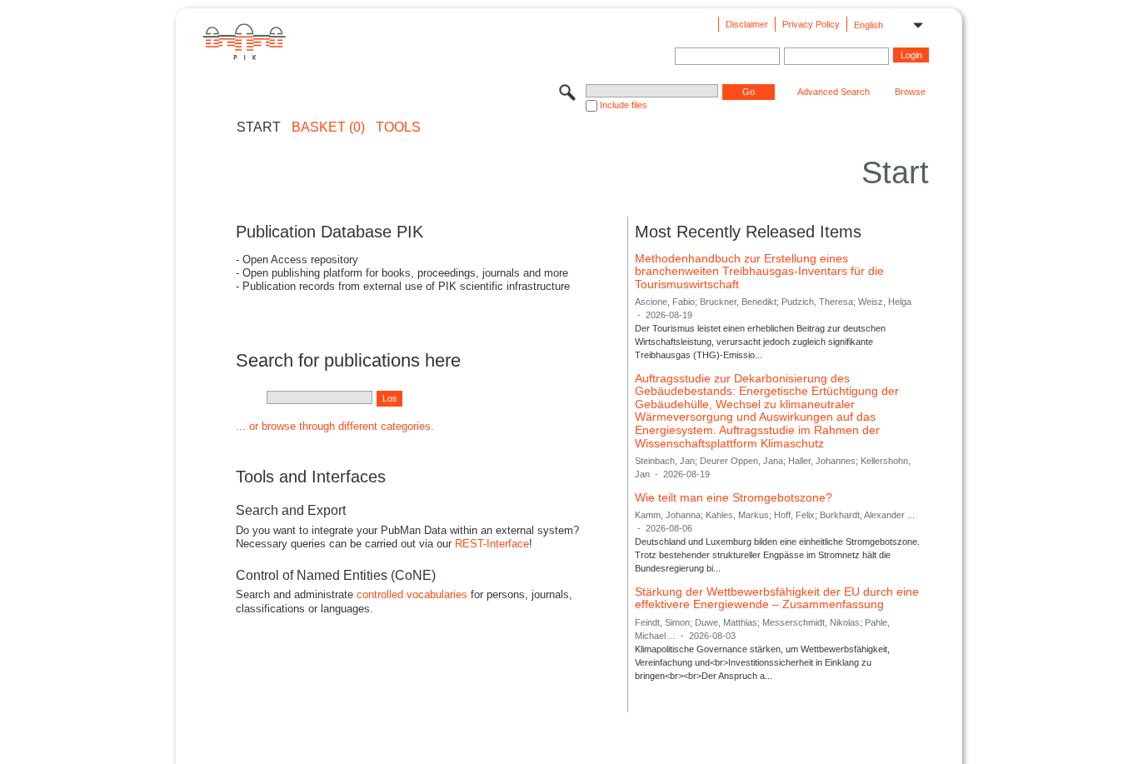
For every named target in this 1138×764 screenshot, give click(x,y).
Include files (623, 105)
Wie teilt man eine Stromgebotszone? (733, 497)
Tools (398, 127)
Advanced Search (833, 92)
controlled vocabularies (412, 594)
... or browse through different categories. (335, 426)
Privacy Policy (811, 24)
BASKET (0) (328, 127)
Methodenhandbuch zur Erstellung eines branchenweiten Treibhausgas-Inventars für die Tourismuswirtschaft (759, 271)
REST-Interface (492, 543)
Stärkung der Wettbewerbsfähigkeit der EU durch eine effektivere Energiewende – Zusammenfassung (777, 598)
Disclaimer (747, 24)
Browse (910, 92)
